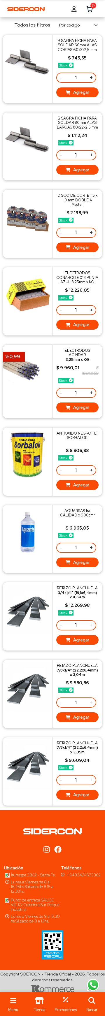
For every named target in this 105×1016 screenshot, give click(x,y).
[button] (92, 1004)
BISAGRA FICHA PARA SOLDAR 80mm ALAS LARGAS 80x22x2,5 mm (77, 123)
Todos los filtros (32, 25)
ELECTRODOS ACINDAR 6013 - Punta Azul (77, 357)
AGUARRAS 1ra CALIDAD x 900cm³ (77, 513)
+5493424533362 (84, 875)
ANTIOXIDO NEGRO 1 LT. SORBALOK (77, 435)
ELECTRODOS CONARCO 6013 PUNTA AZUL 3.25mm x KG (77, 277)
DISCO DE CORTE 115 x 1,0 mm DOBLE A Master (77, 200)
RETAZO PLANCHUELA (77, 593)
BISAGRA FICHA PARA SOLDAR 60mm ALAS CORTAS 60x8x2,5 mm (77, 45)
